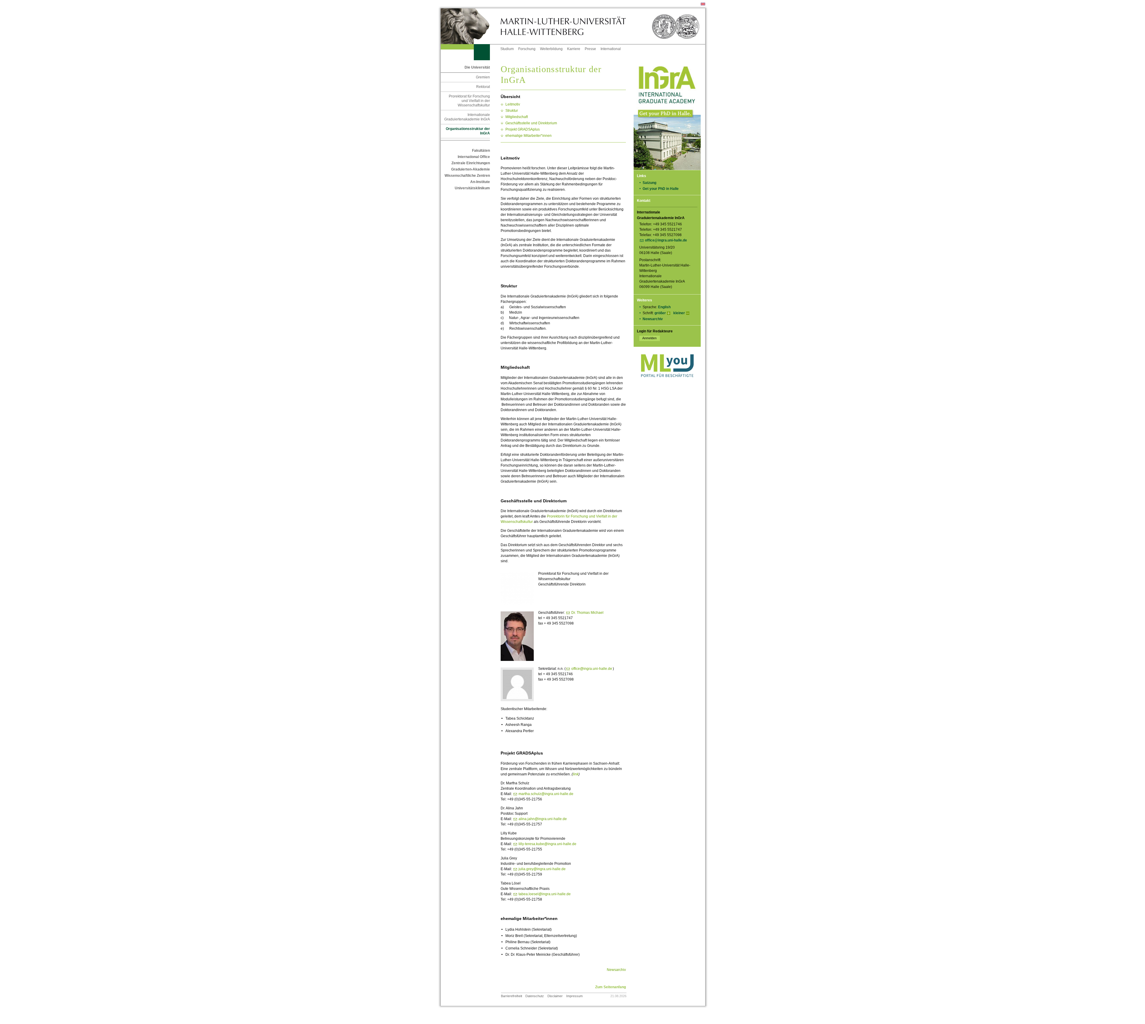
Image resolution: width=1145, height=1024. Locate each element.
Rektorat (483, 87)
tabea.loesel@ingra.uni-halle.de (545, 894)
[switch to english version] (703, 4)
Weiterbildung (551, 49)
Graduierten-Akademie (470, 169)
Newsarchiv (653, 319)
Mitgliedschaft (516, 117)
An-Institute (480, 182)
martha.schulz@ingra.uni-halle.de (546, 794)
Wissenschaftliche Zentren (467, 175)
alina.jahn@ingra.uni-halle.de (543, 819)
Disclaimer (555, 996)
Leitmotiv (512, 104)
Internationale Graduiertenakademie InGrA (467, 117)
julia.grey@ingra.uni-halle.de (542, 869)
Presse (590, 49)
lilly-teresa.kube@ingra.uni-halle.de (547, 844)
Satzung (649, 183)
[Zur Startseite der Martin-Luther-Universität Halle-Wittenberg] (470, 26)
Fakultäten (481, 150)
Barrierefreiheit (511, 996)
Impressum (574, 996)
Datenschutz (534, 996)
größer (660, 313)
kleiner (679, 313)
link (575, 774)
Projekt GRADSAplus (522, 129)
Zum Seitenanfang (610, 987)
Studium (507, 49)
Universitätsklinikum (472, 188)
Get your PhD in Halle (661, 189)
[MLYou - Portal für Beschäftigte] (667, 383)
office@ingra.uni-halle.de (666, 240)
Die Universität (477, 67)
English (664, 307)
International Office (474, 157)
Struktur (511, 111)
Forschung (527, 49)
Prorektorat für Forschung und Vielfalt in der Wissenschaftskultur (469, 100)
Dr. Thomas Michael (587, 613)
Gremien (483, 77)
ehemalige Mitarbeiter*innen (528, 136)
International (611, 49)
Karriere (573, 49)
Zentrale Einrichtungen (470, 163)
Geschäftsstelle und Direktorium (531, 123)
